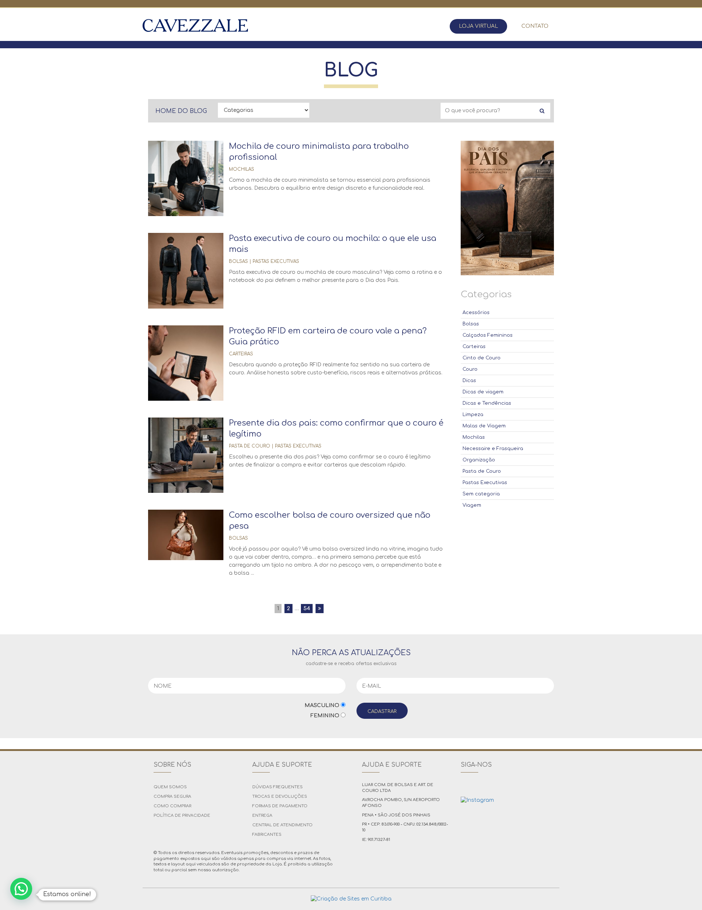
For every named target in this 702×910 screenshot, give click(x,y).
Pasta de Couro (249, 446)
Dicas (469, 380)
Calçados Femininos (488, 335)
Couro (470, 369)
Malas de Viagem (484, 425)
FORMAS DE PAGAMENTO (279, 806)
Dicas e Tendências (487, 403)
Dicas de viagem (483, 391)
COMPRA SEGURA (172, 796)
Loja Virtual (478, 26)
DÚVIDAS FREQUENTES (277, 787)
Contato (534, 26)
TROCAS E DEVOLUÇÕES (279, 796)
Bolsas (238, 261)
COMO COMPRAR (172, 806)
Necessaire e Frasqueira (493, 448)
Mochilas (241, 169)
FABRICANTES (267, 834)
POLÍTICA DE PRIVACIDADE (182, 815)
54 (306, 608)
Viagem (472, 505)
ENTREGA (262, 815)
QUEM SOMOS (170, 787)
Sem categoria (481, 493)
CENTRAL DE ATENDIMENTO (282, 825)
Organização (479, 459)
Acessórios (476, 312)
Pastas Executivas (276, 261)
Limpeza (473, 414)
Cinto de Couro (482, 357)
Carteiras (241, 353)
